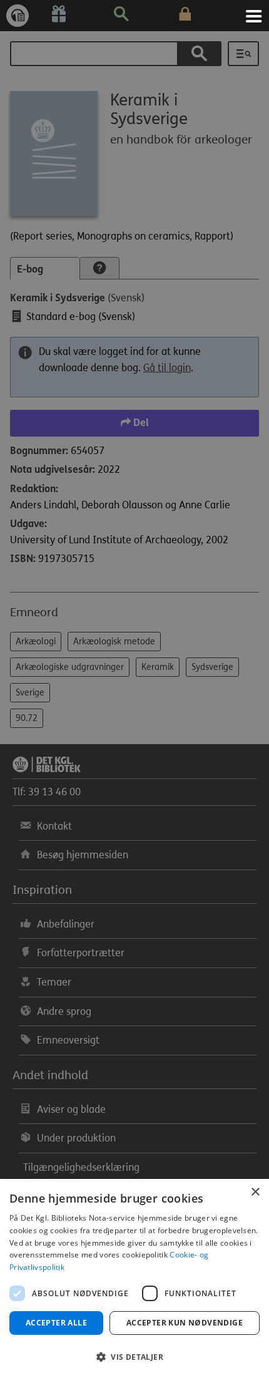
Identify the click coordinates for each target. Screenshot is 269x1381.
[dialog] (134, 1280)
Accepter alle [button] (56, 1322)
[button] (134, 1357)
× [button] (255, 1192)
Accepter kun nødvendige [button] (184, 1322)
